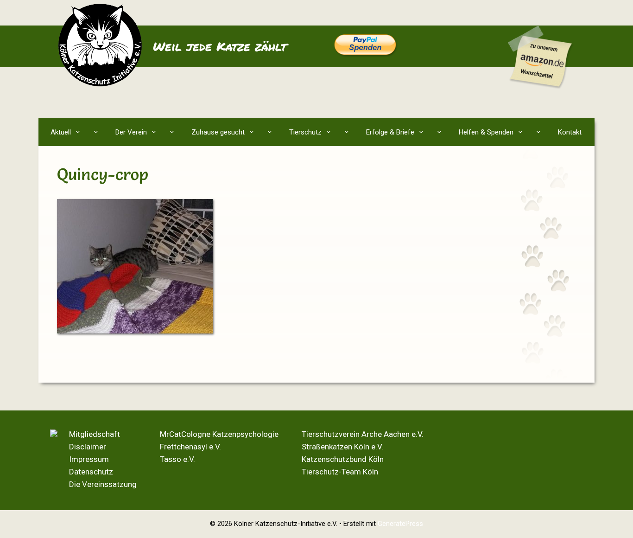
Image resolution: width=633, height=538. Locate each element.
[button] (98, 132)
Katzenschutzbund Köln (343, 459)
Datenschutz (91, 471)
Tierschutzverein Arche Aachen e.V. (363, 434)
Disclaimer (87, 446)
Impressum (89, 459)
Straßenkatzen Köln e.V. (342, 446)
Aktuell (61, 132)
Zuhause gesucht (218, 132)
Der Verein (131, 132)
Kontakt (570, 132)
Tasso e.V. (177, 459)
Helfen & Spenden (486, 132)
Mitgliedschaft (94, 434)
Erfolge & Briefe (390, 132)
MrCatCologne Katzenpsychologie (219, 434)
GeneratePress (400, 523)
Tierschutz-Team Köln (340, 471)
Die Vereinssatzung (103, 484)
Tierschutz (305, 132)
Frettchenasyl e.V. (190, 446)
